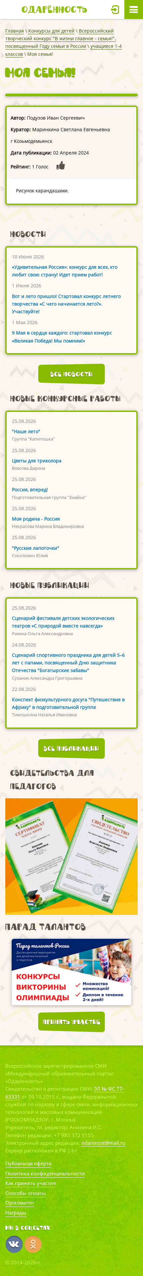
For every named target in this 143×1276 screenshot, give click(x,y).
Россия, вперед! (30, 489)
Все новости (72, 374)
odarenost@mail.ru (103, 1142)
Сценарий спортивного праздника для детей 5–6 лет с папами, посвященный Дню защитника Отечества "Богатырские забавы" (68, 662)
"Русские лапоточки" (35, 548)
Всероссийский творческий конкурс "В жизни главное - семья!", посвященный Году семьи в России (60, 38)
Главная (14, 31)
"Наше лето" (26, 431)
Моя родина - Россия (36, 519)
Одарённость (54, 9)
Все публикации (71, 748)
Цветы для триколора (37, 460)
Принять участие (71, 1022)
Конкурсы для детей (51, 31)
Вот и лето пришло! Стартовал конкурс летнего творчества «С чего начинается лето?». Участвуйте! (66, 304)
